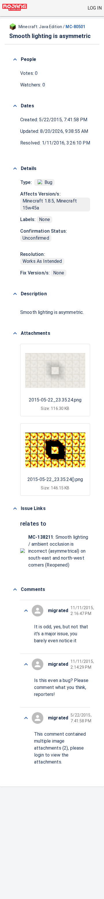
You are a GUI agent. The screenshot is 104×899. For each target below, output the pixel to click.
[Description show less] (15, 294)
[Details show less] (15, 168)
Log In (95, 8)
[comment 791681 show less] (26, 664)
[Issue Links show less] (15, 508)
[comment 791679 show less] (26, 718)
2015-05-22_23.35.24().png (55, 479)
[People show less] (15, 59)
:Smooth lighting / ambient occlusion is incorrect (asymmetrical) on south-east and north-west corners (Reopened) (58, 551)
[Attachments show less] (15, 333)
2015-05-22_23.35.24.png (55, 400)
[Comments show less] (15, 589)
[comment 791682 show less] (26, 610)
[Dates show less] (15, 106)
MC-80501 (75, 26)
